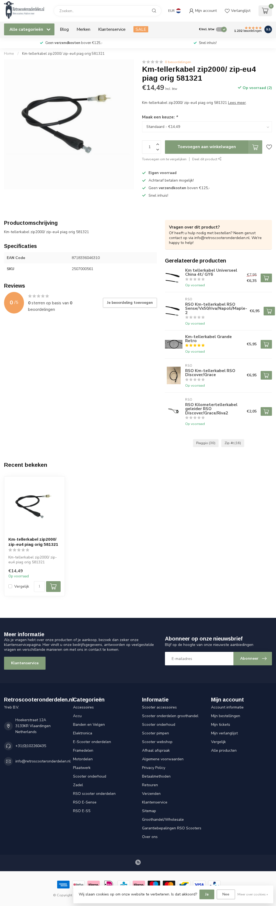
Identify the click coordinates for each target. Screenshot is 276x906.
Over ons (150, 836)
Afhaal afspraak (156, 750)
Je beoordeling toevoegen (130, 302)
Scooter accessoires (159, 707)
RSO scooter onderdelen (94, 793)
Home (9, 53)
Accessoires (83, 707)
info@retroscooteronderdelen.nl (43, 761)
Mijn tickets (220, 724)
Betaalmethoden (156, 776)
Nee (225, 894)
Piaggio (205, 443)
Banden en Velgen (89, 724)
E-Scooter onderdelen (92, 741)
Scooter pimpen (155, 733)
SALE (141, 29)
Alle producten (224, 750)
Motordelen (83, 759)
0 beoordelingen (178, 62)
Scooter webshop (157, 741)
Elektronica (82, 733)
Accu (77, 715)
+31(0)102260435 (30, 745)
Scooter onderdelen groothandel (170, 715)
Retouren (150, 785)
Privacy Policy (153, 767)
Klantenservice (112, 29)
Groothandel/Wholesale (163, 819)
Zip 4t (233, 443)
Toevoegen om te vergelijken (164, 159)
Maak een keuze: (160, 117)
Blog (64, 29)
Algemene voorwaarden (163, 759)
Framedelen (83, 750)
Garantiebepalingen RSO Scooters (171, 828)
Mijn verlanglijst (224, 733)
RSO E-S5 (81, 810)
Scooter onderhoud (89, 776)
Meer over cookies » (252, 894)
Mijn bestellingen (225, 715)
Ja (207, 894)
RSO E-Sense (84, 802)
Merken (83, 29)
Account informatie (227, 707)
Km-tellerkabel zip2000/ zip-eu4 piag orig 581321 (63, 53)
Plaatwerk (82, 767)
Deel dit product (205, 159)
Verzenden (151, 793)
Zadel (78, 785)
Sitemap (149, 810)
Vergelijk (21, 586)
